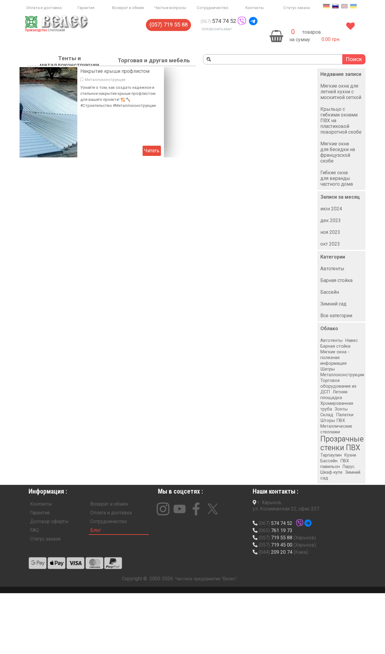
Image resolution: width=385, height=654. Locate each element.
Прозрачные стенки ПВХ (342, 443)
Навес (351, 340)
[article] (92, 112)
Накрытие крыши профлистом (114, 71)
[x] (212, 508)
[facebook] (196, 508)
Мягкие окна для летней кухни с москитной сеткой (340, 91)
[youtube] (179, 508)
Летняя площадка (333, 394)
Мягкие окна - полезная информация (335, 357)
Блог (95, 530)
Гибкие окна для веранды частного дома (336, 178)
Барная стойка (336, 280)
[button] (242, 21)
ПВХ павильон (334, 463)
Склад (326, 414)
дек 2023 (330, 220)
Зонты (341, 409)
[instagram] (163, 508)
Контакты (254, 7)
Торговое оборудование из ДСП (338, 386)
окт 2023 (330, 244)
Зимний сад (333, 304)
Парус (349, 466)
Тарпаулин (331, 455)
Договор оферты (49, 521)
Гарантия (86, 7)
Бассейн (329, 292)
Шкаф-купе (331, 472)
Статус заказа (296, 7)
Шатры (327, 369)
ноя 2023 (330, 232)
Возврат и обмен (128, 7)
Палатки (344, 414)
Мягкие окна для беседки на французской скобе (337, 152)
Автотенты (332, 268)
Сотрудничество (212, 7)
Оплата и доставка (44, 7)
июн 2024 (331, 209)
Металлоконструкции (105, 79)
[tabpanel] (240, 21)
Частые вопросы (170, 7)
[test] (38, 563)
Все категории (336, 315)
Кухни (350, 455)
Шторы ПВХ (332, 420)
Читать (151, 150)
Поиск (354, 59)
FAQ (34, 530)
